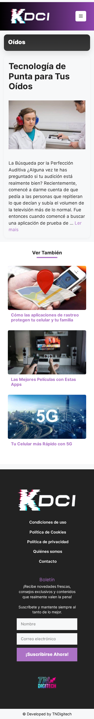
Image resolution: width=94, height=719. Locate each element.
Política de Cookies (48, 532)
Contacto (48, 561)
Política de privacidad (47, 541)
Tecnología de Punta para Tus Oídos (39, 76)
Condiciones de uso (47, 522)
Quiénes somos (47, 551)
